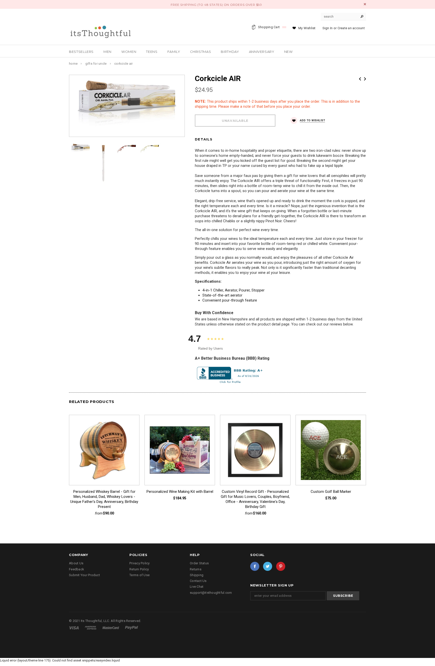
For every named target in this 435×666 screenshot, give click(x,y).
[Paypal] (131, 628)
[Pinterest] (280, 566)
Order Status (199, 563)
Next (365, 79)
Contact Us (198, 581)
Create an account (351, 28)
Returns (195, 569)
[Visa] (74, 628)
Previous (360, 79)
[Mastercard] (111, 628)
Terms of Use (139, 575)
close (365, 4)
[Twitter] (267, 566)
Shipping (196, 575)
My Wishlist (307, 28)
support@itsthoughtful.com (211, 593)
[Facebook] (254, 566)
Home (73, 63)
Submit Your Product (84, 575)
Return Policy (139, 569)
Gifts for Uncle (96, 63)
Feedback (76, 569)
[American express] (91, 628)
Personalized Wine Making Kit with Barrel (180, 491)
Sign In (327, 28)
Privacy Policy (139, 563)
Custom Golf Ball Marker (331, 491)
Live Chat (196, 586)
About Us (76, 563)
